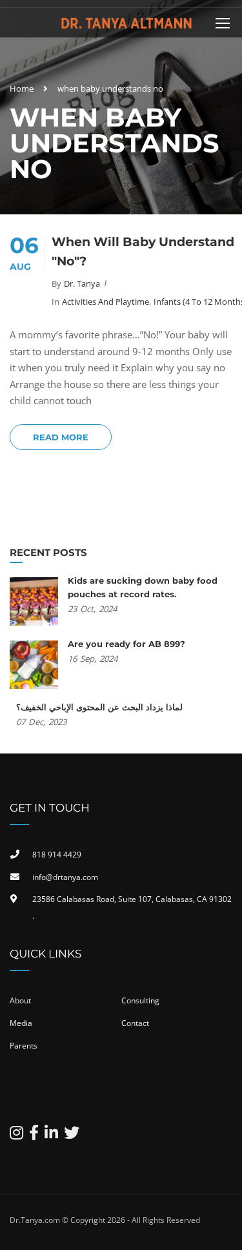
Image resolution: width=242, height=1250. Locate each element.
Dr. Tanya (82, 283)
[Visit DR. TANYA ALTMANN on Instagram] (16, 1135)
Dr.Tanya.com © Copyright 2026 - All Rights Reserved (105, 1219)
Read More (60, 437)
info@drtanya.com (65, 877)
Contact (135, 1023)
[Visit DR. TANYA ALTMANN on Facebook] (34, 1135)
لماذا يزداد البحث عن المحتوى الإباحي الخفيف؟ (99, 707)
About (20, 1000)
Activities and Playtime (105, 301)
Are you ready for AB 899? (126, 644)
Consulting (140, 1000)
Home (22, 88)
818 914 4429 (56, 854)
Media (21, 1023)
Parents (23, 1045)
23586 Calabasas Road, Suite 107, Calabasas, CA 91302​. (132, 907)
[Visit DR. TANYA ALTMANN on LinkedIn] (51, 1135)
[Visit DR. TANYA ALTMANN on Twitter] (71, 1135)
